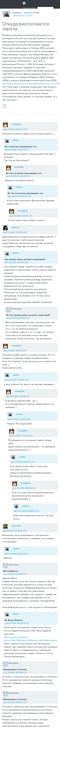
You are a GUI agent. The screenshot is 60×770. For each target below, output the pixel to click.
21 (23, 15)
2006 (15, 15)
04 (20, 15)
